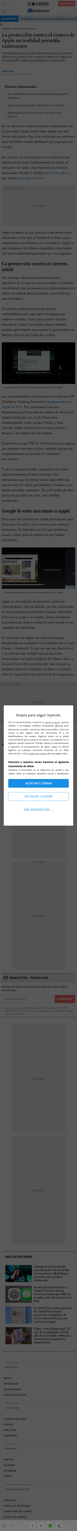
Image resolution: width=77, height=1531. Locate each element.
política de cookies (38, 753)
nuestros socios (52, 722)
